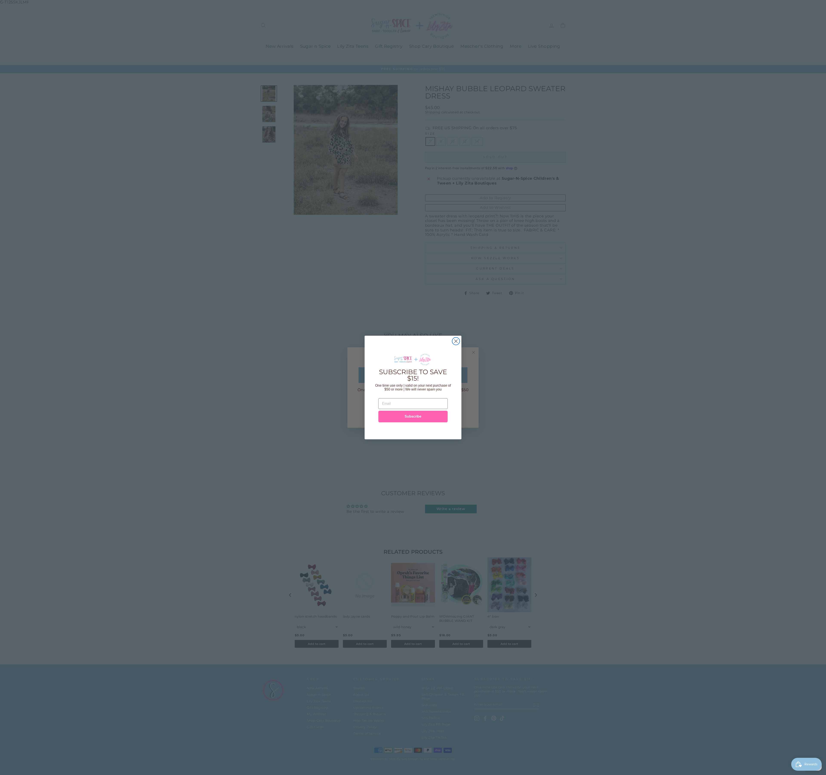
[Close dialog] (456, 341)
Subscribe (413, 416)
